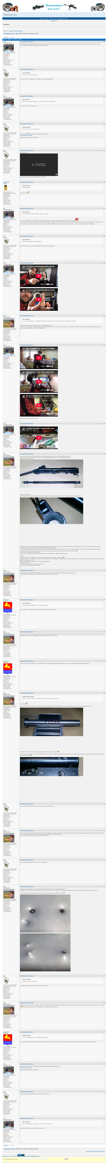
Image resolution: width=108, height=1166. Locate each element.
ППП (16, 33)
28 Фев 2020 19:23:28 (29, 830)
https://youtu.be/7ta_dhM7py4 (25, 1067)
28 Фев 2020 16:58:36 (29, 693)
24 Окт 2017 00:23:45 (29, 69)
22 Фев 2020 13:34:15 (29, 599)
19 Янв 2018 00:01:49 (29, 344)
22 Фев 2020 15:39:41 (29, 661)
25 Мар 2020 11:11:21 (29, 1091)
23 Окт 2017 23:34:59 (29, 41)
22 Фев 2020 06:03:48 (29, 453)
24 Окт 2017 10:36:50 (29, 150)
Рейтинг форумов (89, 1151)
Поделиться (22, 41)
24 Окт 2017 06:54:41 (29, 96)
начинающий (6, 182)
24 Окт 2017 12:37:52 (29, 182)
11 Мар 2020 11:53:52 (29, 1002)
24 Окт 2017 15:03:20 (29, 236)
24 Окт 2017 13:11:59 (29, 208)
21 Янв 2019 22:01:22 (29, 423)
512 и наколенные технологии (26, 135)
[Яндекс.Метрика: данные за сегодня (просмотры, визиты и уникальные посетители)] (29, 1156)
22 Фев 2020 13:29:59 (29, 570)
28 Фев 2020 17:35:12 (29, 803)
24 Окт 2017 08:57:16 (29, 123)
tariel (4, 41)
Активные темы (54, 20)
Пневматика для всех (9, 33)
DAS (4, 69)
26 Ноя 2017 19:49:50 (29, 262)
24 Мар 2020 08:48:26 (29, 1063)
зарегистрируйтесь (19, 30)
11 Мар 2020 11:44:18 (29, 886)
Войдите (11, 30)
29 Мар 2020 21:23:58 (29, 1118)
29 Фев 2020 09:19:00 (29, 859)
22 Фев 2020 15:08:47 (29, 631)
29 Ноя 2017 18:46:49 (29, 315)
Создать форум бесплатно (99, 1151)
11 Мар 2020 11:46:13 (29, 975)
